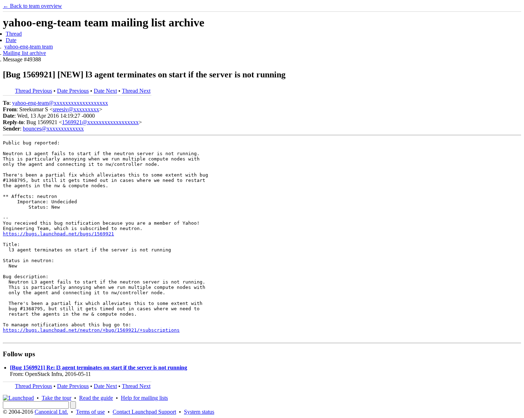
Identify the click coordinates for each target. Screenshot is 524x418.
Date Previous (73, 91)
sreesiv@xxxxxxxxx (76, 109)
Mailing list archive (24, 53)
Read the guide (96, 398)
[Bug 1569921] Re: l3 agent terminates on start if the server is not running (98, 368)
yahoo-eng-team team (28, 47)
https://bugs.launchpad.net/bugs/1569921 (58, 233)
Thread (14, 34)
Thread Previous (33, 91)
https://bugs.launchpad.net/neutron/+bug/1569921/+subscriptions (91, 330)
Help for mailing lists (144, 398)
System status (199, 412)
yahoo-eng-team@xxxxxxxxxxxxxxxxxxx (60, 103)
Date (11, 40)
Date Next (105, 91)
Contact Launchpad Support (144, 412)
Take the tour (56, 398)
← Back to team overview (32, 6)
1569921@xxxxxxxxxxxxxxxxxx (100, 122)
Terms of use (90, 412)
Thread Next (136, 91)
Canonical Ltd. (51, 412)
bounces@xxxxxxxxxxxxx (53, 129)
